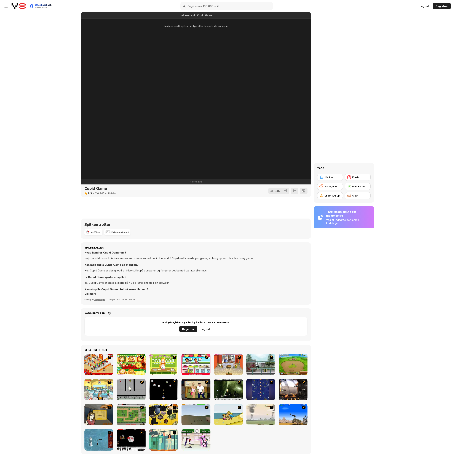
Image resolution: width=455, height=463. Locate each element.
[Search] (184, 6)
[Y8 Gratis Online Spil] (18, 6)
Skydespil (99, 299)
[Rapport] (294, 191)
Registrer (442, 6)
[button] (90, 294)
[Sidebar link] (6, 6)
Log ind (424, 6)
